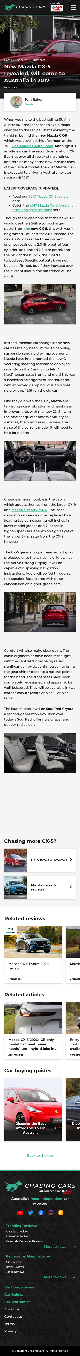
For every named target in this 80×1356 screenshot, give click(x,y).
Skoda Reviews (15, 1271)
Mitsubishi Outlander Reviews (24, 1241)
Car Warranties (17, 1302)
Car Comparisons (19, 1287)
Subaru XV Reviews (18, 1236)
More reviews (55, 1247)
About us (11, 1309)
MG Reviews (13, 1262)
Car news (21, 59)
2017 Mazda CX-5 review (48, 196)
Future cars (38, 59)
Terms (9, 1324)
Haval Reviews (15, 1266)
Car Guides (13, 1295)
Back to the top (40, 1156)
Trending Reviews (21, 1226)
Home (8, 59)
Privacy (10, 1331)
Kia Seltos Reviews (17, 1231)
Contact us (13, 1317)
